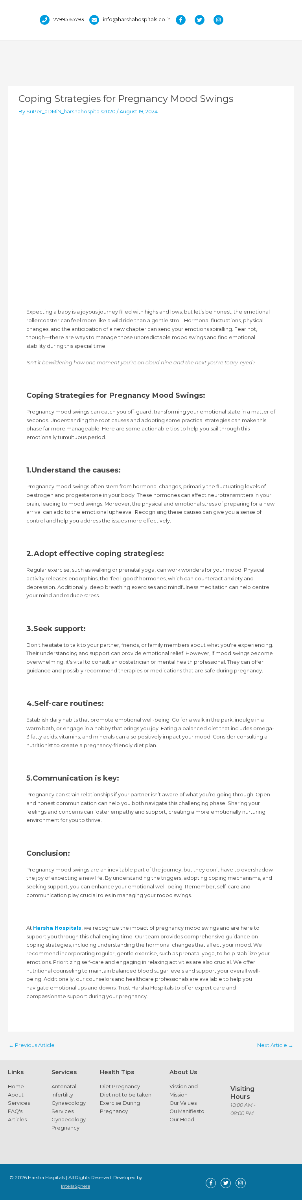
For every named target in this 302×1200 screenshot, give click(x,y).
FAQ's (15, 1111)
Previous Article (32, 1045)
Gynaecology (69, 1103)
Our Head (181, 1119)
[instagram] (220, 20)
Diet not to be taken (125, 1095)
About (16, 1095)
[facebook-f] (184, 20)
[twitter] (203, 20)
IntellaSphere (75, 1186)
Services (19, 1103)
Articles (17, 1119)
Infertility (62, 1095)
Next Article (275, 1045)
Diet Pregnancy (120, 1086)
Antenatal (64, 1086)
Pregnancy (65, 1128)
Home (16, 1086)
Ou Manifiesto (186, 1111)
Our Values (183, 1103)
